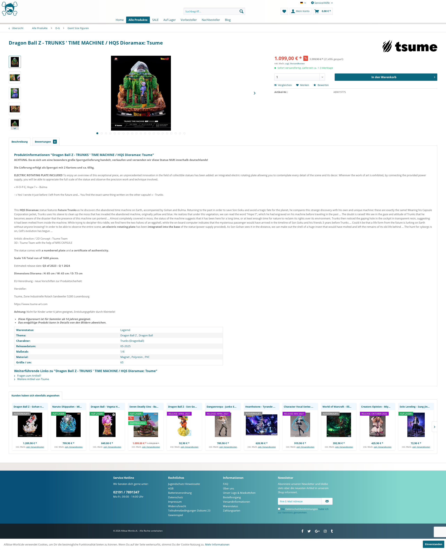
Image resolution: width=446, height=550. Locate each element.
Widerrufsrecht (177, 506)
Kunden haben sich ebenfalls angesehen (35, 395)
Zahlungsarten (231, 510)
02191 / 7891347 (126, 492)
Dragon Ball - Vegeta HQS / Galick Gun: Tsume (108, 406)
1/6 (122, 351)
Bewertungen (45, 141)
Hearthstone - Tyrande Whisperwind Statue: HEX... (262, 406)
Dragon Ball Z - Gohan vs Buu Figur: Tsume (31, 406)
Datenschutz (175, 497)
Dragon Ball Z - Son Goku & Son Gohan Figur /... (185, 406)
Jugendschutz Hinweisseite (184, 484)
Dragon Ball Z (128, 335)
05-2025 (125, 346)
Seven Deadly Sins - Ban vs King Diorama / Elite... (146, 406)
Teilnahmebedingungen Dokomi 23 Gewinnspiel (189, 513)
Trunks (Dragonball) (132, 340)
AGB (171, 488)
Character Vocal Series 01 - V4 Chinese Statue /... (301, 406)
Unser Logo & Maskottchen (239, 492)
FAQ (225, 484)
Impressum (175, 501)
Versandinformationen (236, 501)
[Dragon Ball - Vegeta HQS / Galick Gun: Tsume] (107, 425)
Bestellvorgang (232, 497)
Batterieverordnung (180, 492)
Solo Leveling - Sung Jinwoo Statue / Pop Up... (417, 406)
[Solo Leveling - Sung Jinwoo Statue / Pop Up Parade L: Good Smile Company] (416, 425)
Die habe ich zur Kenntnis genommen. (303, 510)
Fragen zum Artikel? (29, 375)
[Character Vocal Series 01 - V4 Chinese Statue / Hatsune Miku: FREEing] (300, 425)
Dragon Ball (146, 335)
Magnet (124, 357)
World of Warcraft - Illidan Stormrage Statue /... (339, 406)
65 (122, 362)
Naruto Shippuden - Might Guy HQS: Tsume (69, 406)
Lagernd (125, 330)
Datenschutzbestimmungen (301, 509)
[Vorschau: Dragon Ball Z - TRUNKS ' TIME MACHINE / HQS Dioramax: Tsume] (15, 62)
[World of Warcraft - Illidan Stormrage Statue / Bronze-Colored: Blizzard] (339, 425)
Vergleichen (284, 85)
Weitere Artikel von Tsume (33, 379)
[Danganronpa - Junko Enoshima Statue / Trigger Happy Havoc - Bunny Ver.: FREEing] (223, 425)
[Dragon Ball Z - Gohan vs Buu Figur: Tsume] (30, 425)
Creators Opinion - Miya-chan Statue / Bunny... (378, 406)
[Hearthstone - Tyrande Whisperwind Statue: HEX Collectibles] (262, 425)
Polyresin (137, 357)
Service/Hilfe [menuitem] (322, 3)
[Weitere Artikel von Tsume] (410, 46)
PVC (147, 357)
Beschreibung (19, 141)
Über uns (228, 488)
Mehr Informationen (217, 544)
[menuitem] (214, 11)
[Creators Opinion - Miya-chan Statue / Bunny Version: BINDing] (377, 425)
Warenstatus (230, 506)
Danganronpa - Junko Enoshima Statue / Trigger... (224, 406)
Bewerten (323, 85)
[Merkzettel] (284, 11)
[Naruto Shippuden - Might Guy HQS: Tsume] (68, 425)
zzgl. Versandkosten (295, 63)
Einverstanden (433, 544)
